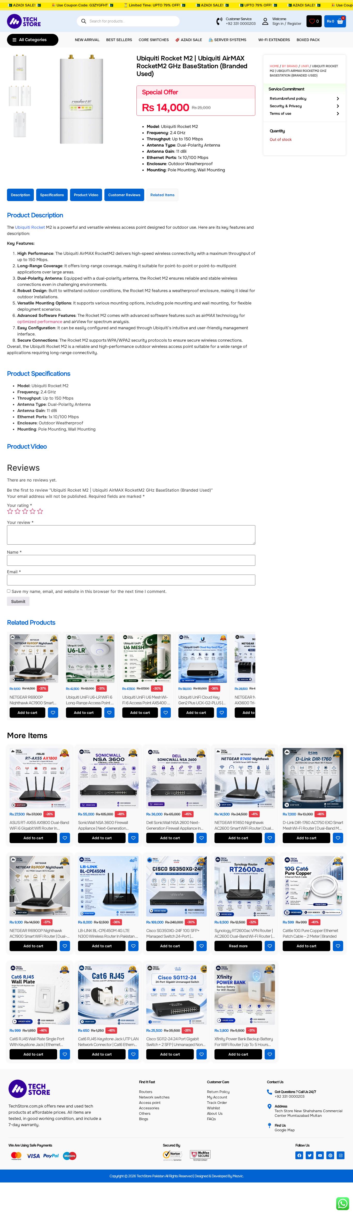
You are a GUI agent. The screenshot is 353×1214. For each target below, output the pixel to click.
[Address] (269, 1106)
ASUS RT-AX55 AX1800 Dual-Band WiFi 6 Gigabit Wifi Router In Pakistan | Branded (39, 828)
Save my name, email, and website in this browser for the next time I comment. (89, 591)
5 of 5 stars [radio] (40, 511)
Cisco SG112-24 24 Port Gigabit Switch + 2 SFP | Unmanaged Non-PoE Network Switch (175, 1044)
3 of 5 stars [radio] (25, 511)
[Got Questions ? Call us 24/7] (269, 1092)
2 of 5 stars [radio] (17, 511)
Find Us (280, 1125)
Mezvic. (238, 1176)
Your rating (19, 505)
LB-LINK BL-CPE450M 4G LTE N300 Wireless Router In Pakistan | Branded (107, 936)
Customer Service (238, 19)
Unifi (305, 66)
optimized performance (39, 321)
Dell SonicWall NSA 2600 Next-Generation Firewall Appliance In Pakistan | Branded (173, 828)
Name (14, 552)
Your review (20, 522)
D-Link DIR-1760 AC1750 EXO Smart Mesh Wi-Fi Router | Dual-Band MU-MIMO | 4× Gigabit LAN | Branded (313, 828)
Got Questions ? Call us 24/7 (295, 1091)
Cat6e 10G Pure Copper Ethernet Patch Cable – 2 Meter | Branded (310, 933)
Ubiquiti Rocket (30, 227)
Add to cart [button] (27, 712)
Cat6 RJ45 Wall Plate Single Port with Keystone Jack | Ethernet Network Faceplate (37, 1044)
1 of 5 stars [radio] (10, 511)
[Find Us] (269, 1125)
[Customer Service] (219, 21)
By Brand (290, 66)
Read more (238, 946)
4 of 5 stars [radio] (32, 511)
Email (14, 572)
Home (274, 66)
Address (281, 1106)
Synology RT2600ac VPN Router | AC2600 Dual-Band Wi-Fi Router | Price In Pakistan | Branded (243, 936)
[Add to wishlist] (53, 712)
